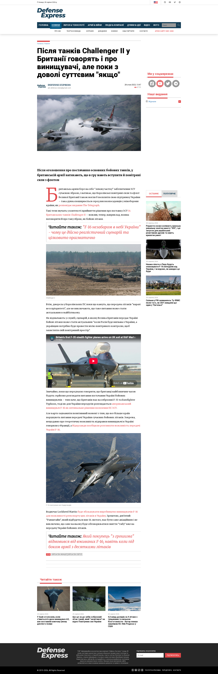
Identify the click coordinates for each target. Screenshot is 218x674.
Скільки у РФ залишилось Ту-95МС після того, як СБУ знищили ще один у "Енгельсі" (163, 302)
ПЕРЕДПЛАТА (167, 670)
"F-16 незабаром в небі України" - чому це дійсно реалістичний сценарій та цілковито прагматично (94, 232)
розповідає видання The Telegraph (79, 205)
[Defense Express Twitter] (175, 3)
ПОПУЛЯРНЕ (169, 193)
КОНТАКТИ (177, 670)
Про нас (57, 31)
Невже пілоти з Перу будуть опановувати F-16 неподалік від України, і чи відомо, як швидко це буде (163, 268)
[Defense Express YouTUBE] (170, 3)
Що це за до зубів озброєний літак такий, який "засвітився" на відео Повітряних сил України (89, 619)
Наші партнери (128, 31)
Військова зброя (75, 554)
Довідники (102, 31)
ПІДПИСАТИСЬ (173, 655)
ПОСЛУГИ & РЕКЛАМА (153, 670)
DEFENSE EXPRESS (59, 84)
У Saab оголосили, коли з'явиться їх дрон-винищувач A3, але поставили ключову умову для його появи (53, 620)
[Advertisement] (130, 13)
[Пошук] (178, 25)
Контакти (144, 31)
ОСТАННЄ (154, 193)
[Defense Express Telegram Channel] (180, 3)
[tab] (154, 193)
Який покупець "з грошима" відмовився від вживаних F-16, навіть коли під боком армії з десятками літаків (91, 541)
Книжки (114, 31)
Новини (47, 44)
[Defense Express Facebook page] (165, 3)
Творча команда (73, 31)
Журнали (90, 31)
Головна (40, 44)
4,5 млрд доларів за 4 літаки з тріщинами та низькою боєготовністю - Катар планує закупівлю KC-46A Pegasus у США (123, 621)
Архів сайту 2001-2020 (164, 31)
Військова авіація (59, 554)
